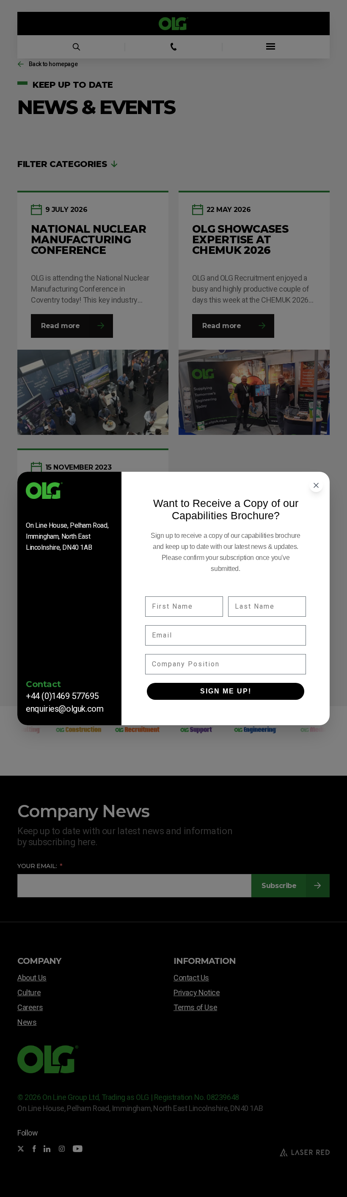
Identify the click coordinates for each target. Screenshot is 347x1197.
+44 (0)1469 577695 (62, 696)
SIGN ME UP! (225, 691)
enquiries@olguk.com (64, 709)
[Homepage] (69, 493)
